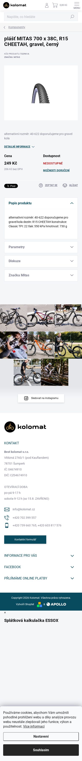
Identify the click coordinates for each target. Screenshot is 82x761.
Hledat (72, 16)
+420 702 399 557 (24, 517)
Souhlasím (41, 750)
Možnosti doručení (56, 170)
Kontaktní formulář (25, 539)
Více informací (34, 726)
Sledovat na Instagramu (44, 398)
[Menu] (76, 5)
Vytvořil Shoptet (25, 604)
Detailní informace (17, 146)
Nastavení (41, 736)
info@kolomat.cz (24, 509)
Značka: (12, 57)
